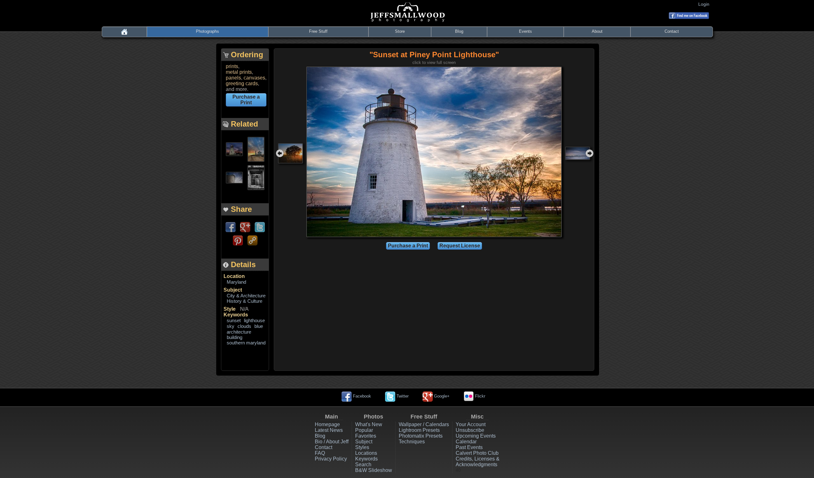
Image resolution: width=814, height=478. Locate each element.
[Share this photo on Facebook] (230, 226)
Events (525, 31)
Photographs (207, 31)
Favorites (365, 436)
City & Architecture (246, 295)
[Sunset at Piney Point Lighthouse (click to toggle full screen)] (434, 151)
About (597, 31)
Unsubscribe (470, 430)
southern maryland (246, 342)
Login (705, 4)
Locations (366, 453)
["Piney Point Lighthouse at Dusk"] (234, 148)
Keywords (236, 314)
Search (363, 464)
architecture (239, 332)
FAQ (320, 453)
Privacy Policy (331, 458)
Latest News (329, 430)
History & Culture (244, 301)
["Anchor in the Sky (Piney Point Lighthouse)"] (234, 177)
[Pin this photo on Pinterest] (238, 240)
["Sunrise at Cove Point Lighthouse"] (256, 148)
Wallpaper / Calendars (424, 424)
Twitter (402, 396)
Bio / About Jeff (331, 441)
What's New (368, 424)
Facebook (361, 396)
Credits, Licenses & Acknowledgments (478, 461)
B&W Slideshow (373, 470)
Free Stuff (318, 31)
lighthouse (254, 320)
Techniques (412, 441)
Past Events (469, 447)
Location (234, 276)
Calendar (466, 441)
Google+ (441, 396)
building (234, 337)
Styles (362, 447)
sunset (234, 320)
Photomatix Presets (421, 436)
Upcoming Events (476, 436)
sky (230, 326)
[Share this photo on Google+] (245, 226)
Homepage (327, 424)
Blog (459, 31)
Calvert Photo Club (477, 453)
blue (258, 326)
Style (230, 309)
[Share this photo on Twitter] (259, 226)
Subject (233, 290)
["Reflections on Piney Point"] (256, 177)
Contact (672, 31)
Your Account (471, 424)
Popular (364, 430)
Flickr (479, 396)
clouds (244, 326)
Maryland (236, 282)
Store (400, 31)
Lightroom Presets (419, 430)
